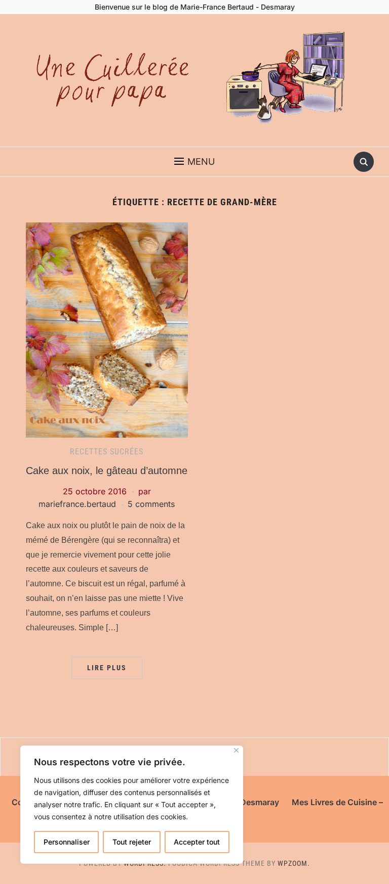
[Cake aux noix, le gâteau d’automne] (107, 329)
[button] (194, 161)
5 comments (151, 504)
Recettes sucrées (106, 451)
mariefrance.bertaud (77, 504)
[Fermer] (236, 750)
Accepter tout (197, 842)
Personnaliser (67, 842)
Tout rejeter (131, 842)
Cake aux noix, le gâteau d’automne (106, 470)
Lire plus (107, 668)
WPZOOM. (294, 863)
